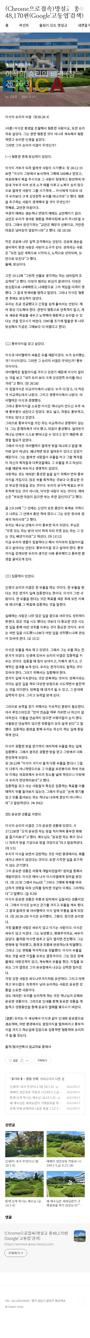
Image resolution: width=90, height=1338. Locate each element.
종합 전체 (32, 1079)
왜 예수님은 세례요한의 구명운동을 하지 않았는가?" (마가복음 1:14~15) (36, 1105)
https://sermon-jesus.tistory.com (29, 1244)
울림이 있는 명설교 (53, 25)
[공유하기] (21, 1060)
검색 (71, 8)
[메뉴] (81, 8)
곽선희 (24, 25)
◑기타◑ (16, 1079)
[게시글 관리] (27, 1060)
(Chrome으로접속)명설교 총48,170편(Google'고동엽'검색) (44, 8)
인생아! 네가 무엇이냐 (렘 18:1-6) (32, 1086)
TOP (81, 1302)
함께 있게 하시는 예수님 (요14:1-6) (33, 1097)
